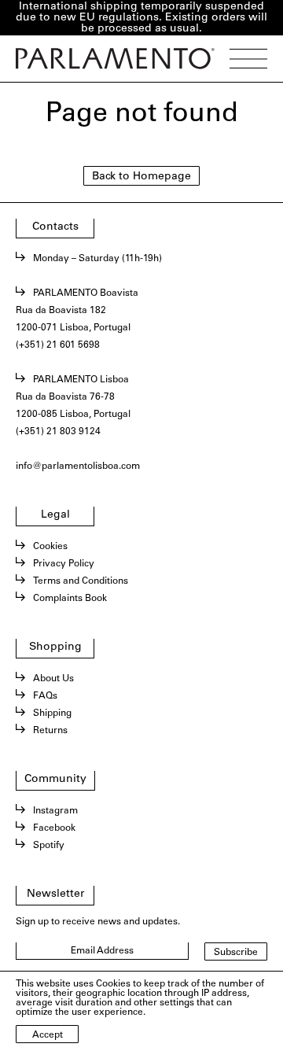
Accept (47, 1035)
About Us (53, 679)
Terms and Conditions (80, 581)
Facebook (54, 828)
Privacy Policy (63, 564)
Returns (50, 731)
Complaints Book (70, 598)
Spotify (48, 845)
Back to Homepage (141, 177)
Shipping (52, 713)
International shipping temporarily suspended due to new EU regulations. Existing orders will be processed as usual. (141, 18)
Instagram (55, 811)
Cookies (50, 546)
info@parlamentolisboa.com (78, 466)
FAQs (45, 696)
